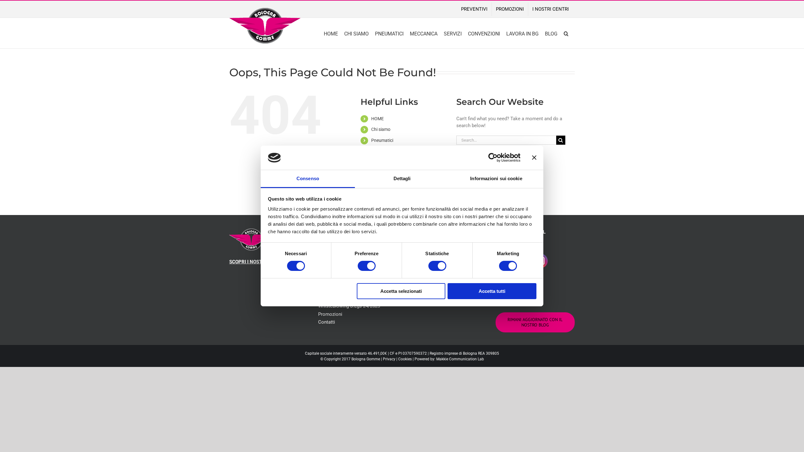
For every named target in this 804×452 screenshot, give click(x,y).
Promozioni (330, 314)
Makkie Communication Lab (460, 359)
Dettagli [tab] (402, 178)
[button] (566, 33)
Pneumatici (382, 140)
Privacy (389, 359)
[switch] (367, 266)
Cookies (405, 359)
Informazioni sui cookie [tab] (496, 178)
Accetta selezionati (401, 291)
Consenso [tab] (307, 178)
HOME (377, 118)
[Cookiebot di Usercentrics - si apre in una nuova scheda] (492, 157)
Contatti (326, 322)
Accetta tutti (492, 291)
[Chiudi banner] (534, 157)
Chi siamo (380, 129)
